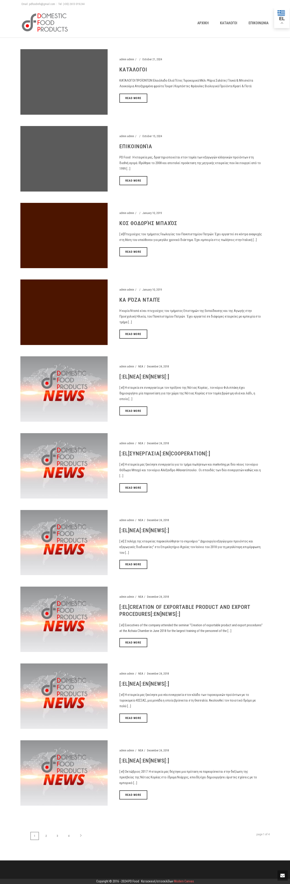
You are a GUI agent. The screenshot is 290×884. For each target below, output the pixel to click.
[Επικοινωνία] (64, 158)
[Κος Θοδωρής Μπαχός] (64, 235)
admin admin (126, 59)
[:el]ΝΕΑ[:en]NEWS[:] (144, 377)
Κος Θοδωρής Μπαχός (148, 223)
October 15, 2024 (152, 136)
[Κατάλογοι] (64, 81)
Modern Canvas (184, 881)
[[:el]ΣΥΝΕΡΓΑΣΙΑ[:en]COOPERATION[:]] (64, 465)
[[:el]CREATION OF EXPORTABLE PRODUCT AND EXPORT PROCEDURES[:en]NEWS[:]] (64, 619)
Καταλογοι (228, 23)
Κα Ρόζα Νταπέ (139, 300)
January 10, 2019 (152, 213)
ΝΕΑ (140, 366)
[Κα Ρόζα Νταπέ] (64, 312)
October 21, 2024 (152, 59)
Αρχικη (203, 23)
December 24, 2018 (158, 366)
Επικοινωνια (258, 23)
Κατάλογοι (133, 69)
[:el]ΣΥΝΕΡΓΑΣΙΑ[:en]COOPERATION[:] (164, 453)
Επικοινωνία (135, 146)
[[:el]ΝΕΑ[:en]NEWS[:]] (64, 389)
